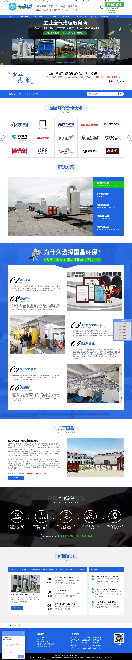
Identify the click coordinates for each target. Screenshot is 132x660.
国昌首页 (12, 16)
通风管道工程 (67, 16)
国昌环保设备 (108, 658)
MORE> (82, 569)
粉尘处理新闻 (97, 645)
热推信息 (57, 655)
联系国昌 (116, 16)
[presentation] (20, 40)
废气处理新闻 (86, 645)
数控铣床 (18, 625)
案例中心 (73, 642)
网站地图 (68, 655)
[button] (59, 62)
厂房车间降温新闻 (87, 648)
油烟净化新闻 (75, 648)
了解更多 (16, 477)
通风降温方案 (81, 16)
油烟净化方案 (53, 16)
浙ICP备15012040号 (60, 658)
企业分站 (63, 655)
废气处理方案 (25, 16)
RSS (72, 655)
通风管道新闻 (97, 648)
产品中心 (94, 16)
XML (75, 655)
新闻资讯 (105, 16)
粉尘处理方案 (39, 16)
